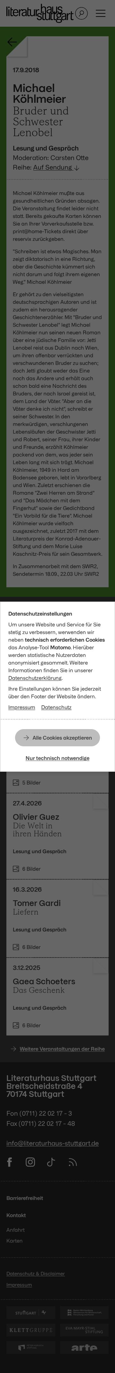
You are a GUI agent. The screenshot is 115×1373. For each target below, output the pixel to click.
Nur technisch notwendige (57, 758)
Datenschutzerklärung (35, 678)
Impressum (21, 707)
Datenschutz (56, 707)
